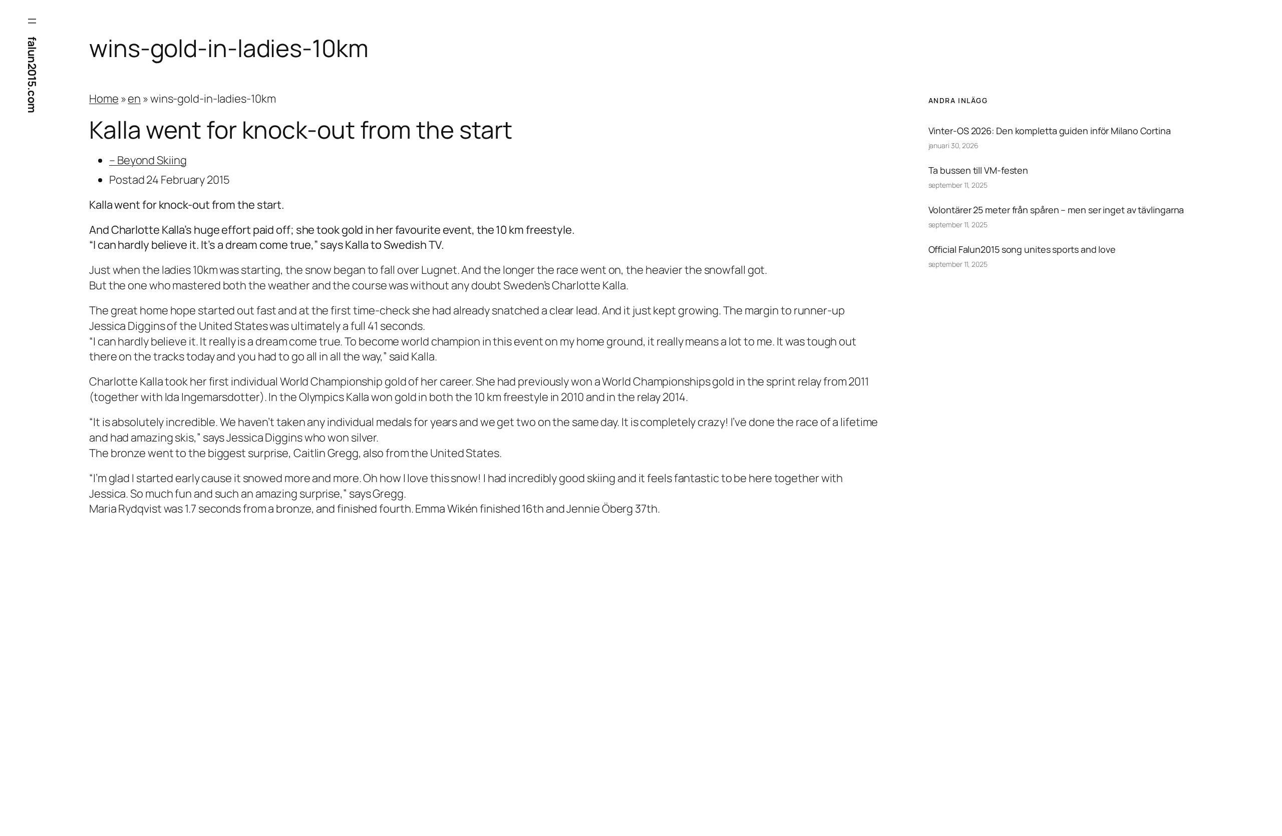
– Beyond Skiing (148, 160)
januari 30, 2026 (953, 145)
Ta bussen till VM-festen (978, 170)
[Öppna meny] (32, 21)
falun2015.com (32, 75)
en (134, 98)
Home (104, 98)
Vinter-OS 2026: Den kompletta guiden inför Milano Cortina (1049, 131)
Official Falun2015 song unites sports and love (1022, 249)
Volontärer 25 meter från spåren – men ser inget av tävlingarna (1056, 210)
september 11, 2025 (958, 185)
